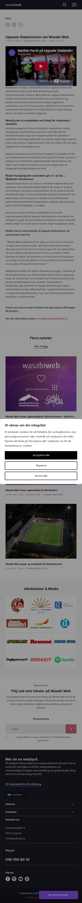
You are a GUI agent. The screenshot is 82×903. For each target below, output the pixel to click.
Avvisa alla (41, 475)
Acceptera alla (41, 455)
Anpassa (41, 465)
